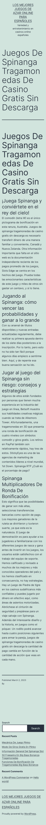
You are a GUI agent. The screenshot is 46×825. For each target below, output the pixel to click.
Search (6, 722)
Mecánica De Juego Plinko (16, 742)
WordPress (30, 813)
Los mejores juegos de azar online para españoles (23, 13)
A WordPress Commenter (15, 777)
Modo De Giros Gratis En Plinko (19, 747)
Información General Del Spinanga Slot (23, 751)
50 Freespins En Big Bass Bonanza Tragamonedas (20, 756)
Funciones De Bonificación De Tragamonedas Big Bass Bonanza (20, 763)
